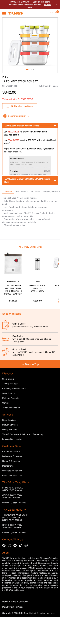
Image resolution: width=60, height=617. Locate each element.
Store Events (8, 379)
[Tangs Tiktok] (20, 545)
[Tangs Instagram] (9, 545)
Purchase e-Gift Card (12, 471)
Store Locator (8, 393)
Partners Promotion (11, 398)
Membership (8, 466)
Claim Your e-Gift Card (12, 475)
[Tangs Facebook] (4, 545)
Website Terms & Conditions (15, 601)
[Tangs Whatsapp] (26, 545)
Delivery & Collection (12, 456)
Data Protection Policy (12, 607)
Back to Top (32, 364)
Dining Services (9, 429)
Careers (6, 403)
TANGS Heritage (10, 384)
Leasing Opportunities (12, 439)
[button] (30, 45)
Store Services (9, 420)
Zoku (5, 77)
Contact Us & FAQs (11, 451)
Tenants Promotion (11, 407)
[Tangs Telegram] (15, 545)
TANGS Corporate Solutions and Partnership (22, 434)
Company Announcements (14, 388)
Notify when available (22, 106)
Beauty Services (10, 425)
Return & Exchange (11, 461)
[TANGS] (15, 13)
